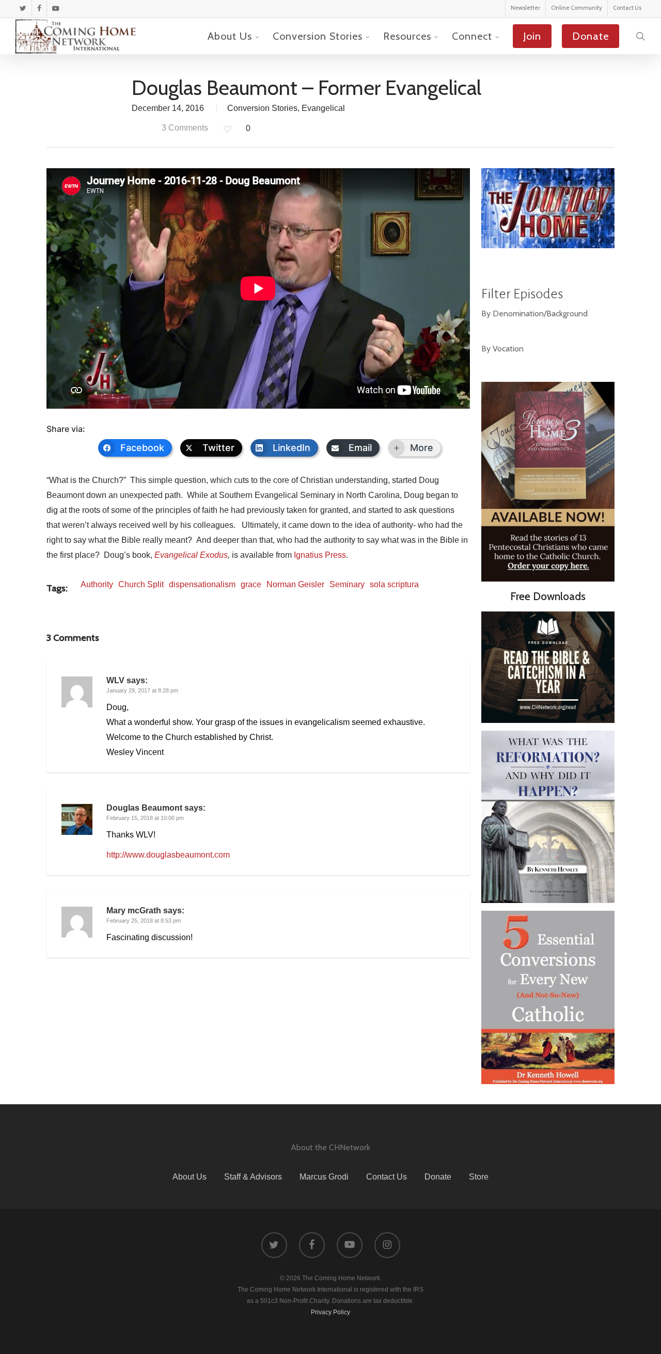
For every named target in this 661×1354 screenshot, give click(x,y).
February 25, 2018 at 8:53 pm (143, 920)
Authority (97, 584)
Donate (437, 1176)
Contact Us (386, 1176)
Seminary (347, 584)
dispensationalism (202, 584)
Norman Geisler (295, 584)
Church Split (141, 584)
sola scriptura (394, 584)
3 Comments (184, 127)
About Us (189, 1176)
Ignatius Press (320, 555)
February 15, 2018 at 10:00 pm (145, 818)
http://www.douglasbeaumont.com (168, 854)
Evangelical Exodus (191, 555)
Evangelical (323, 108)
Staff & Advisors (253, 1176)
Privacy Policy (330, 1312)
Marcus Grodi (324, 1176)
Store (479, 1176)
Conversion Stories (262, 108)
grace (251, 584)
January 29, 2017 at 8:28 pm (142, 690)
